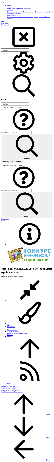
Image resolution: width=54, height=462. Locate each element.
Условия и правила (13, 331)
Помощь (10, 335)
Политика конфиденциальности (17, 333)
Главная (9, 336)
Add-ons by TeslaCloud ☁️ (9, 386)
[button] (2, 2)
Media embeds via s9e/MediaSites (12, 392)
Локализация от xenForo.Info (10, 390)
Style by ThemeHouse (8, 388)
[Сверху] (29, 359)
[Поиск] (23, 73)
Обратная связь (12, 330)
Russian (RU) (11, 327)
